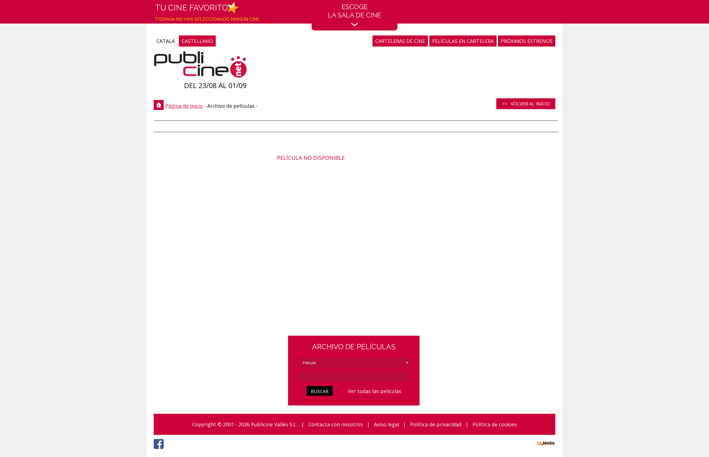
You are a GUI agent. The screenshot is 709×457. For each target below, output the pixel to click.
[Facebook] (160, 450)
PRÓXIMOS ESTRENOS (527, 41)
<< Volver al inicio (526, 104)
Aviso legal (386, 424)
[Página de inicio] (200, 65)
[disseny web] (546, 443)
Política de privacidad (435, 424)
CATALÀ (165, 41)
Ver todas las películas (374, 391)
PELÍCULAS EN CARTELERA (463, 41)
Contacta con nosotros (335, 424)
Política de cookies (494, 424)
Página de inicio (184, 105)
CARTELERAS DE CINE (400, 41)
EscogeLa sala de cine (354, 11)
